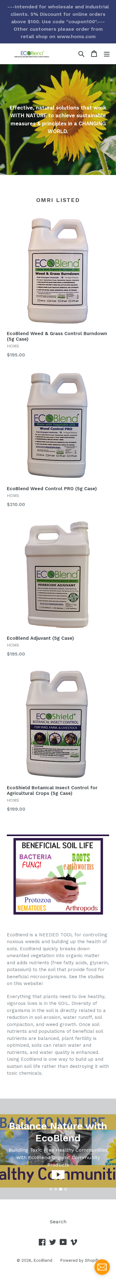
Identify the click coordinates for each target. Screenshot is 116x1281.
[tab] (50, 1189)
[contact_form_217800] (102, 1267)
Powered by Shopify (80, 1260)
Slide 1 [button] (50, 1189)
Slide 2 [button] (55, 1189)
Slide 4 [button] (65, 1189)
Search (58, 1222)
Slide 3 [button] (60, 1189)
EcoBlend (42, 1260)
